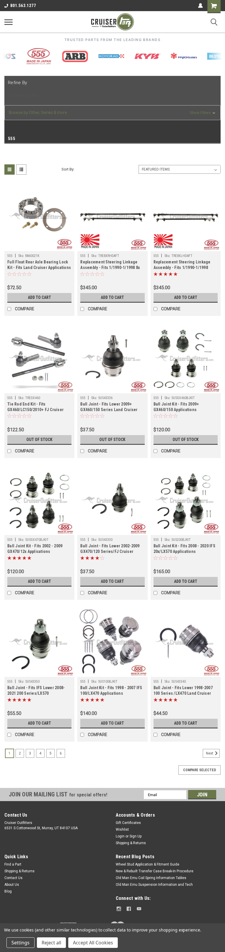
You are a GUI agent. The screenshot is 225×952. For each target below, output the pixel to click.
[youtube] (139, 909)
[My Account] (200, 5)
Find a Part (12, 864)
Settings (20, 942)
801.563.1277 (23, 5)
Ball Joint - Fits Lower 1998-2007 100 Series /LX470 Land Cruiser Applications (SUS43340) (183, 691)
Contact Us (13, 878)
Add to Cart (39, 297)
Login (120, 836)
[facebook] (129, 909)
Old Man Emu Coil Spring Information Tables (151, 878)
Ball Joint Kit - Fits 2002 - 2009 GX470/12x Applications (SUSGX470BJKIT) (34, 549)
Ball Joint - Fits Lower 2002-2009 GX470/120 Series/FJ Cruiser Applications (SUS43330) (109, 549)
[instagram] (119, 909)
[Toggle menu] (8, 22)
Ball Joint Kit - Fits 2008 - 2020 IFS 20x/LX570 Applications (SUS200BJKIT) (184, 549)
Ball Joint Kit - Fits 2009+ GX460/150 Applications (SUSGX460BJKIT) (176, 407)
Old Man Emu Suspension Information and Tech (154, 885)
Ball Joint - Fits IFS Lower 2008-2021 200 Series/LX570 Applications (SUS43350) (36, 691)
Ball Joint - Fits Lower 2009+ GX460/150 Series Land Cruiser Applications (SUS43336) (108, 407)
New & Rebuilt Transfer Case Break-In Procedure (154, 871)
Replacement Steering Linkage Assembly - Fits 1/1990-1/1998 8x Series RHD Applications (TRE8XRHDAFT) (110, 265)
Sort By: (68, 169)
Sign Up (135, 836)
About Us (11, 885)
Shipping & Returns (131, 843)
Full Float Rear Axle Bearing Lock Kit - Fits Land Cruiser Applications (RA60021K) (39, 265)
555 (10, 256)
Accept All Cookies (93, 942)
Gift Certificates (128, 823)
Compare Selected (199, 770)
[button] (112, 112)
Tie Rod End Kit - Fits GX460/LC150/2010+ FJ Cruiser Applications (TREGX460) (35, 407)
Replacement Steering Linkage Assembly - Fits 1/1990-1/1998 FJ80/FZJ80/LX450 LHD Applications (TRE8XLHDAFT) (182, 265)
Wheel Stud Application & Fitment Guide (147, 864)
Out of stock (39, 439)
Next (210, 753)
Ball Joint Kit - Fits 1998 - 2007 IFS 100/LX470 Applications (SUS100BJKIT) (111, 691)
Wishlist (122, 829)
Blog (8, 891)
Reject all (51, 942)
